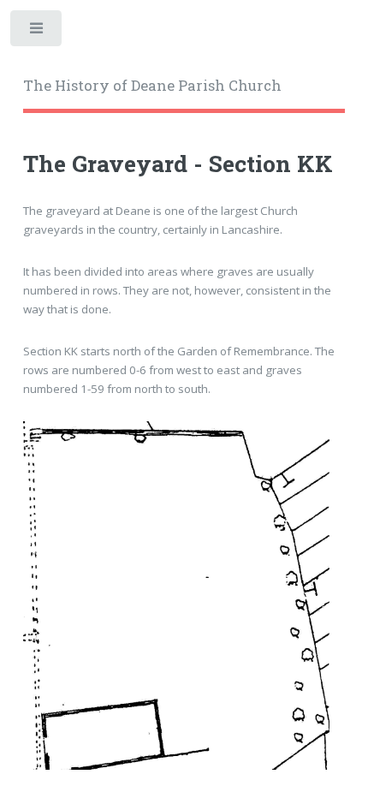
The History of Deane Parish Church (152, 85)
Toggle (37, 32)
